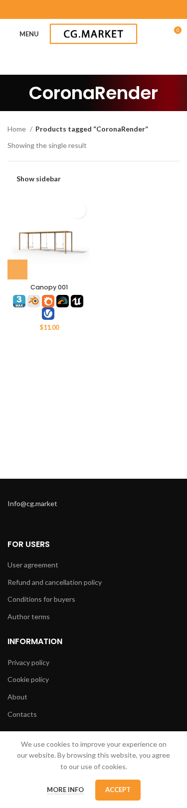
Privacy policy (28, 662)
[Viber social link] (132, 9)
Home (17, 129)
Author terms (28, 616)
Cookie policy (28, 679)
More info (65, 790)
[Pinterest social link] (67, 9)
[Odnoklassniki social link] (80, 9)
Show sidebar (38, 179)
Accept (118, 790)
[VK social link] (106, 9)
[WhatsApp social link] (93, 9)
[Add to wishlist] (77, 210)
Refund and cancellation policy (54, 582)
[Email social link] (54, 9)
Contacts (22, 714)
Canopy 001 (49, 287)
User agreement (32, 564)
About (17, 696)
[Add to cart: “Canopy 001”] (17, 269)
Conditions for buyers (41, 599)
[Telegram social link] (119, 9)
